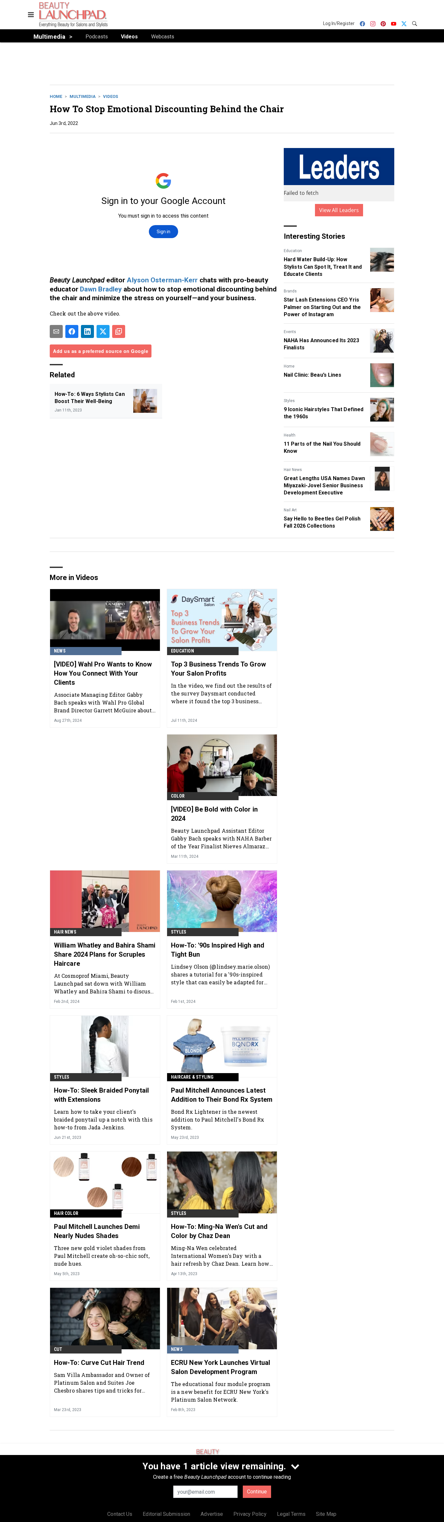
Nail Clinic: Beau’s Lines (313, 375)
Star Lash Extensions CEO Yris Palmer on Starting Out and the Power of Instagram (322, 307)
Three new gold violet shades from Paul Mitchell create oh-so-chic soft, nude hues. (102, 1256)
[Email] (56, 331)
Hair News (293, 469)
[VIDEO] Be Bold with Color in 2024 (214, 813)
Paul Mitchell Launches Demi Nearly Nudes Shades (97, 1231)
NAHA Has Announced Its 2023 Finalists (321, 344)
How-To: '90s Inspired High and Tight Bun (217, 949)
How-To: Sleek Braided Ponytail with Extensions (101, 1094)
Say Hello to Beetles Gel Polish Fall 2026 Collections (322, 522)
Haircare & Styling (192, 1077)
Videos (110, 96)
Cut (58, 1349)
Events (290, 332)
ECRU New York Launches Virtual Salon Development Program (220, 1367)
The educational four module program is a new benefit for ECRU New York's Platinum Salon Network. (221, 1392)
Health (289, 435)
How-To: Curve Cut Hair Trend (99, 1363)
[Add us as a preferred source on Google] (118, 331)
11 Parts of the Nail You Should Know (322, 447)
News (60, 650)
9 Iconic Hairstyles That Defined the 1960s (323, 413)
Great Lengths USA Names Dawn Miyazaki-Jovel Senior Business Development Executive (324, 485)
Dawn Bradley (101, 289)
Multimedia (83, 96)
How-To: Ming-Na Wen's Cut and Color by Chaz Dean (219, 1231)
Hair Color (66, 1213)
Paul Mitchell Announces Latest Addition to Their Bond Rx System (221, 1094)
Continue (257, 1491)
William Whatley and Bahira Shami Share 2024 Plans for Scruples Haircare (104, 954)
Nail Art (290, 510)
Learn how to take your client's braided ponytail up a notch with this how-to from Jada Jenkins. (103, 1119)
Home (56, 96)
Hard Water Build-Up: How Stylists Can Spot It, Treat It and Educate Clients (323, 266)
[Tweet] (103, 331)
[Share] (71, 331)
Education (293, 251)
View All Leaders (339, 210)
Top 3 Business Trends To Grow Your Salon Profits (218, 668)
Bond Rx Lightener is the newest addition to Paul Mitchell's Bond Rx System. (218, 1119)
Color (178, 796)
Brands (290, 291)
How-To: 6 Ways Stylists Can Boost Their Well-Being (90, 397)
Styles (289, 400)
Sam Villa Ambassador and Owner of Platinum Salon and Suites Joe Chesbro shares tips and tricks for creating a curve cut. (102, 1382)
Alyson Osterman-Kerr (162, 280)
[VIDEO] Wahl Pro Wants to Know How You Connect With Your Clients (103, 673)
